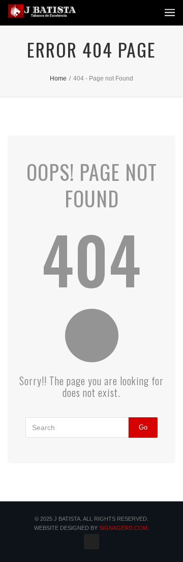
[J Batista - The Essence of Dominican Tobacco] (42, 11)
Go (143, 427)
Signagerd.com (123, 528)
